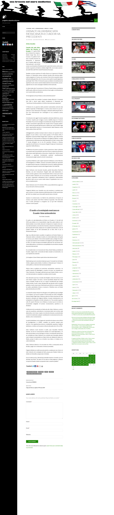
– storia (73, 287)
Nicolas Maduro (5, 100)
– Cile (73, 201)
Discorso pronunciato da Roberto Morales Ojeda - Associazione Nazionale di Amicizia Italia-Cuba (83, 318)
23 (93, 362)
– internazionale (75, 242)
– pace (73, 259)
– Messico (74, 254)
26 (80, 364)
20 (83, 362)
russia (7, 107)
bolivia (13, 71)
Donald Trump (6, 83)
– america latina (75, 181)
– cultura (74, 215)
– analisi (74, 184)
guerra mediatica (5, 90)
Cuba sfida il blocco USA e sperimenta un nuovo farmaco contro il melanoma (8, 156)
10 (73, 360)
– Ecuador (74, 223)
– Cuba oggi (74, 206)
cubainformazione (39, 39)
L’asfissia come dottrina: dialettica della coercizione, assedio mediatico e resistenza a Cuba (8, 139)
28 (87, 364)
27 (83, 364)
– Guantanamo (75, 231)
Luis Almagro (4, 91)
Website (28, 434)
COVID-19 (6, 79)
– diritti (73, 217)
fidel (8, 86)
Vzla (3, 116)
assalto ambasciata (32, 371)
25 (76, 364)
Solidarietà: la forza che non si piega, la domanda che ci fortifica (83, 328)
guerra (13, 88)
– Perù (73, 265)
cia (7, 74)
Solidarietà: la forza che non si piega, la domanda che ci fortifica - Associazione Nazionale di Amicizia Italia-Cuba (83, 326)
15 (90, 360)
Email (28, 428)
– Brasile (74, 198)
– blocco (74, 192)
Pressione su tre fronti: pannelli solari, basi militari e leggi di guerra (8, 143)
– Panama (74, 262)
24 (73, 364)
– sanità (73, 276)
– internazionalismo (76, 245)
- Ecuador (28, 28)
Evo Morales (4, 86)
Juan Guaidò (12, 90)
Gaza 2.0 (4, 177)
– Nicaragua (74, 256)
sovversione (5, 108)
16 (93, 360)
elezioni (12, 85)
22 (90, 362)
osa (3, 105)
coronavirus (6, 76)
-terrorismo (74, 298)
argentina (10, 69)
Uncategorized (75, 301)
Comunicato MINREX (31, 381)
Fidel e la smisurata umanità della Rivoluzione (84, 314)
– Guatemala (75, 234)
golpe (10, 88)
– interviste (74, 248)
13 (83, 360)
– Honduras (74, 240)
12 (80, 360)
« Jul (73, 369)
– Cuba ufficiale (75, 209)
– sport (73, 284)
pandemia (8, 105)
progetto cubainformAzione (10, 20)
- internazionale (39, 28)
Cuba (12, 78)
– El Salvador (75, 226)
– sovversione (75, 281)
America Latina (5, 69)
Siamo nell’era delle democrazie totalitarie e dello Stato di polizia (8, 161)
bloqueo (9, 71)
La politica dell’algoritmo (7, 169)
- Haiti (33, 28)
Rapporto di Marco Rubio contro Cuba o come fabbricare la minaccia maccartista (83, 343)
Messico (51, 371)
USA (3, 110)
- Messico (46, 28)
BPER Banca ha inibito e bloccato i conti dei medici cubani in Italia (8, 129)
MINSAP (5, 99)
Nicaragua (12, 99)
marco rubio (10, 92)
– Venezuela (74, 290)
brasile (4, 74)
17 (73, 362)
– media (73, 251)
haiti (46, 371)
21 (87, 362)
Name (28, 421)
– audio (73, 190)
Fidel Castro (5, 88)
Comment (29, 401)
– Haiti (73, 237)
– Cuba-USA (75, 212)
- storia (51, 28)
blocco (5, 71)
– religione (74, 270)
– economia (74, 220)
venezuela (7, 113)
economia (4, 85)
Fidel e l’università (6, 149)
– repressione (75, 273)
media (3, 93)
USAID (6, 110)
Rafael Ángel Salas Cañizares (34, 373)
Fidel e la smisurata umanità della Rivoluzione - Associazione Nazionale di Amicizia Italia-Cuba (83, 312)
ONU (12, 102)
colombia (10, 74)
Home (91, 20)
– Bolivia (74, 195)
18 (76, 362)
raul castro (4, 107)
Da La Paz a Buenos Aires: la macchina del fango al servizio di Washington (8, 186)
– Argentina (74, 187)
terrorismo (10, 108)
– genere (74, 229)
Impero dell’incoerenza (7, 179)
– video (73, 293)
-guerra (73, 295)
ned (9, 99)
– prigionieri (75, 268)
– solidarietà (75, 279)
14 (87, 360)
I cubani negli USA (6, 132)
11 (76, 360)
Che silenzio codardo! (6, 164)
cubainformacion (8, 81)
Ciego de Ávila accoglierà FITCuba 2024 (35, 386)
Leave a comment (51, 39)
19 (80, 362)
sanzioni (11, 107)
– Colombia (74, 203)
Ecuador (41, 371)
